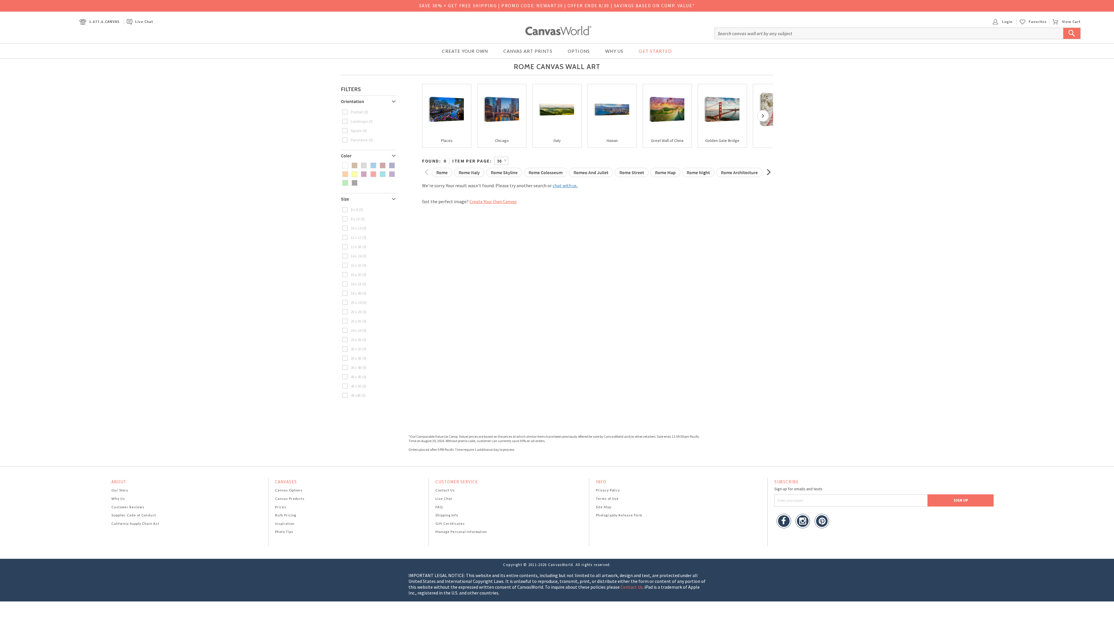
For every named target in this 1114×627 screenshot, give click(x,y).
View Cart (1071, 21)
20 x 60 (356, 321)
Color (346, 155)
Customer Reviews (127, 507)
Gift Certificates (450, 523)
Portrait (357, 112)
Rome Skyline (504, 172)
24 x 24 (356, 330)
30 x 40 (356, 358)
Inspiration (284, 523)
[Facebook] (784, 522)
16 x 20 (356, 265)
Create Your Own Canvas (493, 201)
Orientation (352, 101)
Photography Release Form (619, 515)
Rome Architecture (739, 172)
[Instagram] (803, 522)
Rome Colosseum (546, 172)
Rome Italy (469, 172)
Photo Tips (284, 532)
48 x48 (355, 395)
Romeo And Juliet (591, 172)
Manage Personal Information (461, 532)
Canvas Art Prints (527, 51)
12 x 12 (356, 237)
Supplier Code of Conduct (133, 515)
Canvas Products (290, 498)
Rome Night (698, 172)
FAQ (439, 507)
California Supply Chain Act (135, 523)
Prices (280, 507)
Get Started (655, 51)
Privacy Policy (608, 490)
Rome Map (665, 172)
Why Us (614, 51)
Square (356, 130)
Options (579, 51)
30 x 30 (356, 349)
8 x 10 (355, 219)
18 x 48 (356, 293)
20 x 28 (356, 311)
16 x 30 (356, 274)
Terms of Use (607, 498)
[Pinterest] (822, 522)
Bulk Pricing (285, 515)
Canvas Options (289, 490)
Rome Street (631, 172)
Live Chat (144, 21)
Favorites (1038, 21)
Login (1006, 21)
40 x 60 (356, 386)
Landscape (359, 121)
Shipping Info (446, 515)
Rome (442, 172)
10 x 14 (356, 228)
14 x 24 (356, 256)
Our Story (119, 490)
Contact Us (445, 490)
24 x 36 (356, 339)
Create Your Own (465, 51)
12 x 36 (356, 246)
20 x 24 (356, 302)
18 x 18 (356, 284)
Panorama (359, 140)
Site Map (603, 507)
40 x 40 (356, 376)
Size (345, 199)
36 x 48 (356, 367)
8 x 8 (354, 209)
